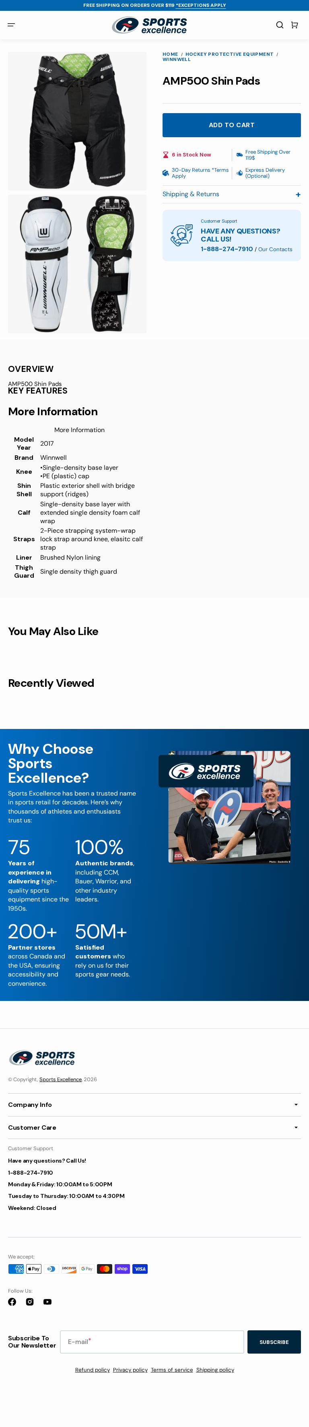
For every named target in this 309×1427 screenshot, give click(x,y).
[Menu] (11, 25)
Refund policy (92, 1369)
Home (170, 54)
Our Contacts (275, 249)
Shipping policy (215, 1369)
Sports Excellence (60, 1079)
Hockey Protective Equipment (229, 54)
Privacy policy (130, 1369)
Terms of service (172, 1369)
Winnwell (177, 59)
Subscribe (274, 1342)
